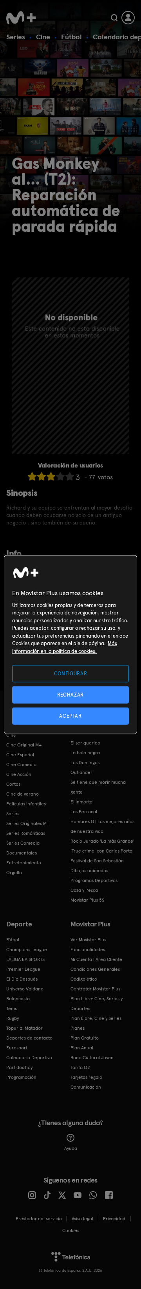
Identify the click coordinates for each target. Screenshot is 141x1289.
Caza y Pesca (84, 890)
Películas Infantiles (26, 804)
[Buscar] (114, 17)
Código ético (83, 979)
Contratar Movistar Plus (95, 989)
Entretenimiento (23, 862)
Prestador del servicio (39, 1218)
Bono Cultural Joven (92, 1057)
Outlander (81, 772)
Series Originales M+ (27, 823)
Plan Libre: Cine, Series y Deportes (96, 1003)
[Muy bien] (69, 476)
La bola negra (85, 752)
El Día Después (22, 979)
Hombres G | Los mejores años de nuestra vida (102, 826)
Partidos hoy (19, 1067)
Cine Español (20, 754)
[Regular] (51, 476)
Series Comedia (23, 843)
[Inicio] (21, 17)
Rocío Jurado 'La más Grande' (102, 841)
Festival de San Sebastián (97, 861)
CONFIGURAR (70, 673)
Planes (77, 1028)
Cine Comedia (21, 764)
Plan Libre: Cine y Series (95, 1018)
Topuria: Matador (24, 1028)
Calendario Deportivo (29, 1057)
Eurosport (16, 1048)
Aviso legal (82, 1218)
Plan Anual (81, 1048)
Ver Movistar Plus (88, 939)
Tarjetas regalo (86, 1077)
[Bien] (60, 476)
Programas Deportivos (94, 880)
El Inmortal (82, 802)
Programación (21, 1077)
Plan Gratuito (84, 1038)
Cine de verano (22, 794)
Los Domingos (84, 762)
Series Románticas (25, 833)
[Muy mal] (32, 476)
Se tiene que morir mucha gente (98, 787)
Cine (43, 37)
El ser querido (85, 743)
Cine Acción (18, 774)
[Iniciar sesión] (128, 17)
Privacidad (114, 1218)
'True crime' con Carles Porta (101, 851)
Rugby (12, 1018)
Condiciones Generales (95, 969)
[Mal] (41, 476)
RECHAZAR (70, 694)
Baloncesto (18, 998)
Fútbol (71, 37)
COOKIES (70, 1230)
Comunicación (85, 1087)
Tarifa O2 (80, 1067)
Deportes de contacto (29, 1038)
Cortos (13, 784)
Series (15, 37)
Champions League (26, 949)
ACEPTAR (70, 716)
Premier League (23, 969)
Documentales (21, 853)
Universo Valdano (24, 989)
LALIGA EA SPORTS (25, 959)
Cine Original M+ (24, 745)
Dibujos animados (89, 870)
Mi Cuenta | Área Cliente (96, 959)
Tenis (11, 1008)
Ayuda (70, 1148)
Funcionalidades (87, 949)
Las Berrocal (83, 811)
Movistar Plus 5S (87, 900)
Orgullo (14, 872)
